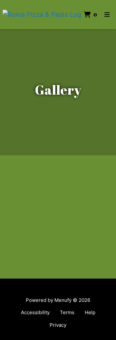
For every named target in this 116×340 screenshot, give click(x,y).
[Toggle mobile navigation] (107, 14)
